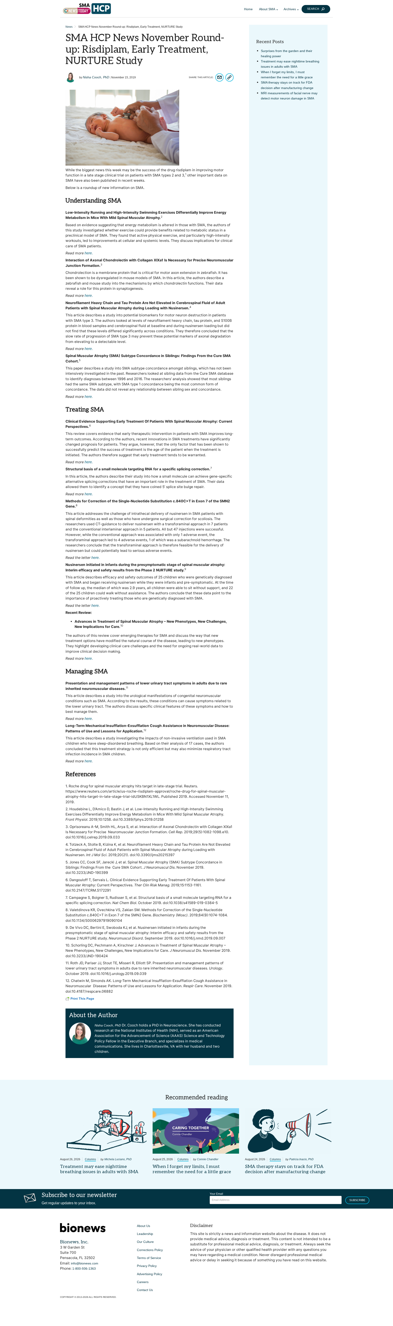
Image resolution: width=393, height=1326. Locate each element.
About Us (143, 1226)
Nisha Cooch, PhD (96, 77)
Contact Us (145, 1290)
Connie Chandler (207, 1159)
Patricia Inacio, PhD (301, 1159)
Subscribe (357, 1200)
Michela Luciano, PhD (118, 1159)
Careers (143, 1282)
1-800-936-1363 (84, 1268)
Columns (90, 1159)
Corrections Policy (150, 1250)
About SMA (267, 9)
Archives (290, 9)
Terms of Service (149, 1258)
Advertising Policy (149, 1274)
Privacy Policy (147, 1266)
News (69, 26)
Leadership (145, 1234)
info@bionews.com (84, 1263)
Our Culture (145, 1242)
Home (248, 9)
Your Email (216, 1193)
